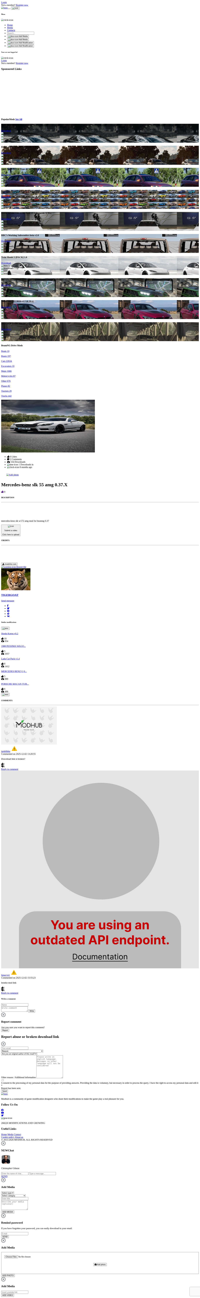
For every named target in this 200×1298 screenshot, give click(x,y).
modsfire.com (10, 564)
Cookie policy (7, 1137)
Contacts (11, 30)
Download (6, 130)
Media (10, 27)
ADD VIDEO (7, 1295)
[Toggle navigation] (9, 8)
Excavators (7, 366)
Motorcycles (8, 376)
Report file (21, 567)
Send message (7, 600)
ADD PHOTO (8, 1275)
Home (10, 25)
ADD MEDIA (7, 1212)
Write (32, 1011)
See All (18, 119)
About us (19, 1137)
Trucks (6, 396)
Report (5, 1030)
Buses (6, 356)
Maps (6, 371)
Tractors (6, 391)
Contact (17, 1134)
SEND (5, 1237)
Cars (6, 361)
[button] (7, 605)
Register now (22, 5)
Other (6, 381)
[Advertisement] (28, 93)
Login (4, 2)
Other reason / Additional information (18, 1077)
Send (4, 1091)
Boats (5, 351)
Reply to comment (9, 769)
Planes (5, 386)
